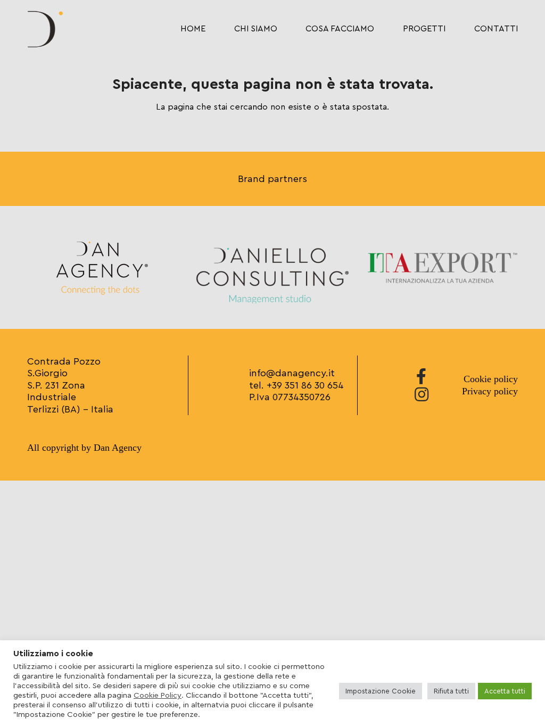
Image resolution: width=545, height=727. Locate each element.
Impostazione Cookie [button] (380, 691)
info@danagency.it (292, 373)
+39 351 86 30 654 (305, 385)
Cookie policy (491, 379)
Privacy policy (490, 391)
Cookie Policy (157, 695)
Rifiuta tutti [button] (451, 691)
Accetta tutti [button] (504, 691)
